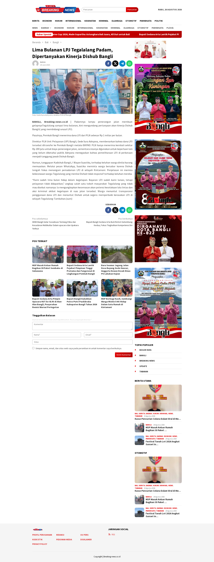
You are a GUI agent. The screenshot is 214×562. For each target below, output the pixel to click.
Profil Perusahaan (42, 535)
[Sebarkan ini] (108, 63)
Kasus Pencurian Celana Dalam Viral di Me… (158, 418)
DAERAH (149, 413)
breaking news (147, 360)
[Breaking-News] (57, 9)
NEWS (170, 413)
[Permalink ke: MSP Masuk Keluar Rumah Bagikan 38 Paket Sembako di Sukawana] (48, 254)
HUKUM (156, 413)
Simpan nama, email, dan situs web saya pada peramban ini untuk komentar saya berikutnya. (79, 348)
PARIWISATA (150, 439)
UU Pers (84, 535)
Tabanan (143, 371)
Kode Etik (37, 539)
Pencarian (132, 9)
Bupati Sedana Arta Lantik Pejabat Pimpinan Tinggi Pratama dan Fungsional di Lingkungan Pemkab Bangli (81, 269)
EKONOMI (168, 436)
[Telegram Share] (122, 63)
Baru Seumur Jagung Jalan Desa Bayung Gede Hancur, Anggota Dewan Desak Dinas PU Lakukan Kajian (115, 269)
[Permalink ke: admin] (35, 63)
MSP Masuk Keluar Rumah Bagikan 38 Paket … (159, 429)
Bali (136, 413)
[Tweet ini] (115, 63)
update (143, 366)
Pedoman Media (64, 539)
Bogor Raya (145, 350)
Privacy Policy (39, 544)
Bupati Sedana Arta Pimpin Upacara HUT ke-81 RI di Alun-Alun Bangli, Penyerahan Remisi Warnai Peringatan (47, 303)
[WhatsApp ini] (129, 63)
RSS (113, 534)
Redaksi (60, 535)
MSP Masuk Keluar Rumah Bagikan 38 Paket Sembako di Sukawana (47, 268)
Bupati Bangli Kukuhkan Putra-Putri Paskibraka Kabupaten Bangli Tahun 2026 (82, 301)
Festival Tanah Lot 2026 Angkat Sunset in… (163, 443)
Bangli (142, 355)
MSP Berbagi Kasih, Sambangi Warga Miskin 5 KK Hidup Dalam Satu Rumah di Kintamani (116, 303)
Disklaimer (86, 539)
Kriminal (164, 413)
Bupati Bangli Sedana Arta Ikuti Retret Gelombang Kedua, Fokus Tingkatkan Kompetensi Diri (109, 222)
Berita (142, 413)
